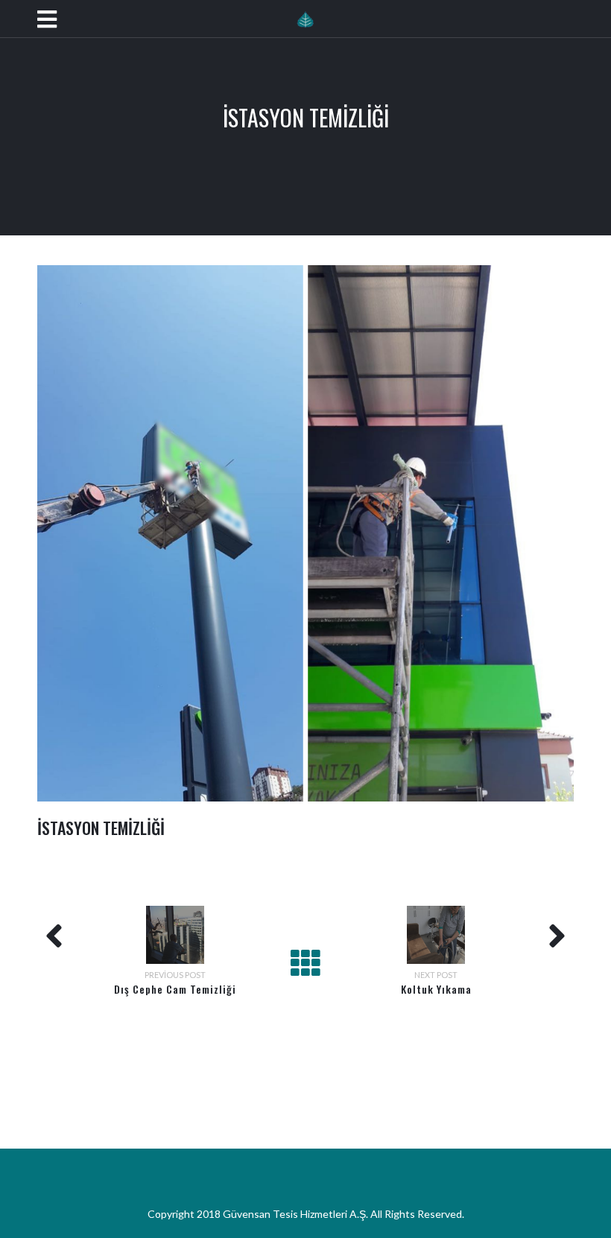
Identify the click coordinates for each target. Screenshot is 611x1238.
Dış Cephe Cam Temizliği (175, 989)
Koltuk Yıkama (436, 989)
